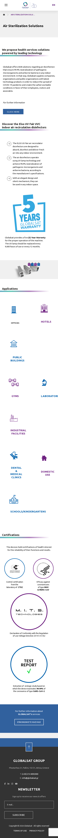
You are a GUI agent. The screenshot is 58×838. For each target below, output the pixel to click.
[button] (6, 5)
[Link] (29, 742)
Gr (53, 9)
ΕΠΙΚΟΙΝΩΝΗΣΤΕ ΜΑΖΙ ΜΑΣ (29, 722)
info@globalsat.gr (30, 778)
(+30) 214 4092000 (30, 774)
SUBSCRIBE (19, 815)
